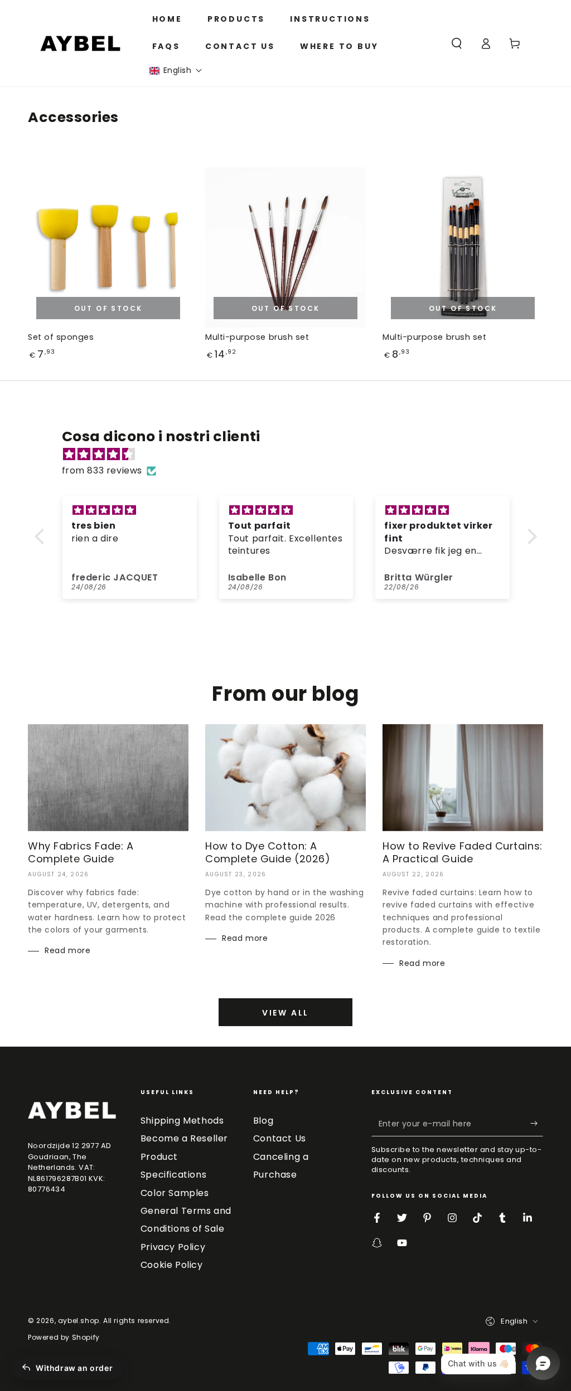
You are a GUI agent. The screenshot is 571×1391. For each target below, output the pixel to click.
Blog (263, 1120)
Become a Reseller (184, 1138)
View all (285, 1012)
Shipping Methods (182, 1120)
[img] (291, 454)
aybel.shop (78, 1320)
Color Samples (175, 1193)
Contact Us (279, 1138)
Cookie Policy (172, 1264)
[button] (176, 70)
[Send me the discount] (536, 1123)
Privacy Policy (173, 1247)
